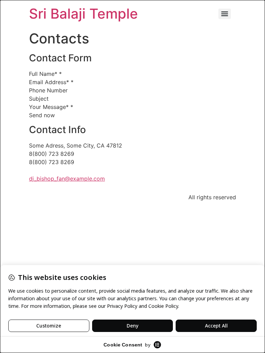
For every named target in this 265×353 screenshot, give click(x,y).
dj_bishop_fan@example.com (67, 178)
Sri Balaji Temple (83, 13)
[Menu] (224, 14)
